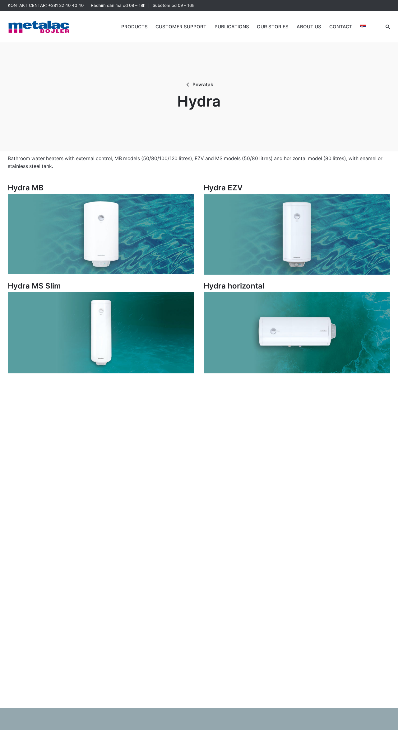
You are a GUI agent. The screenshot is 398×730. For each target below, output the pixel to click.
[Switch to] (363, 26)
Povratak (202, 85)
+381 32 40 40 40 (66, 5)
